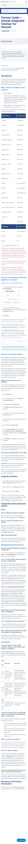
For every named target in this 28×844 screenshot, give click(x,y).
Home (4, 5)
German (22, 68)
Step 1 (2, 627)
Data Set (24, 432)
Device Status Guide (7, 651)
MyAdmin (9, 394)
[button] (3, 35)
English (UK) (15, 70)
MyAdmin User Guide (18, 787)
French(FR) (17, 68)
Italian (8, 70)
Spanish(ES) (4, 70)
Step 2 (7, 627)
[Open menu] (26, 1)
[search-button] (24, 11)
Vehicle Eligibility (16, 283)
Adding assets (18, 459)
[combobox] (17, 11)
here (15, 377)
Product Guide (7, 498)
